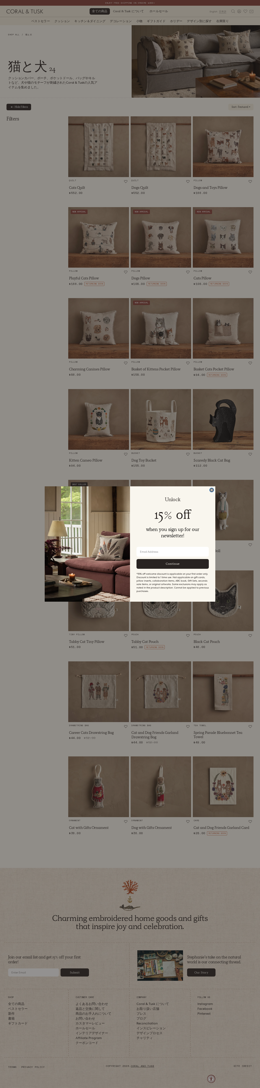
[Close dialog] (212, 490)
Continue (173, 564)
